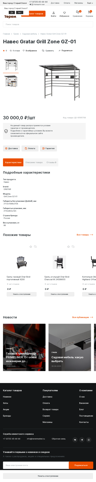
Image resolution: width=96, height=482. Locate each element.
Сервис (46, 416)
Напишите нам (38, 4)
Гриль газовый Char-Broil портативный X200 (18, 278)
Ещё (89, 3)
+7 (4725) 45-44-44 (38, 2)
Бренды (7, 416)
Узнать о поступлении (48, 476)
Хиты (5, 403)
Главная (6, 34)
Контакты (84, 422)
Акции (6, 409)
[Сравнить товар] (35, 246)
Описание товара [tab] (33, 162)
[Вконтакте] (75, 439)
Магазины (78, 3)
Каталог (34, 13)
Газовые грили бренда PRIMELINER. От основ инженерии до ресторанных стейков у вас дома (22, 361)
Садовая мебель (29, 34)
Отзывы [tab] (51, 162)
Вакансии (83, 403)
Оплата (67, 3)
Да (12, 12)
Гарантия (50, 148)
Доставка (55, 3)
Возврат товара (50, 409)
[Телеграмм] (81, 439)
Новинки (7, 396)
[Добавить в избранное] (30, 247)
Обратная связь (59, 439)
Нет (19, 12)
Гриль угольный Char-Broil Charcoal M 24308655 (56, 278)
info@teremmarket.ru (36, 439)
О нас (82, 396)
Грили (16, 34)
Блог (81, 409)
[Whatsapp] (88, 439)
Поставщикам (86, 416)
